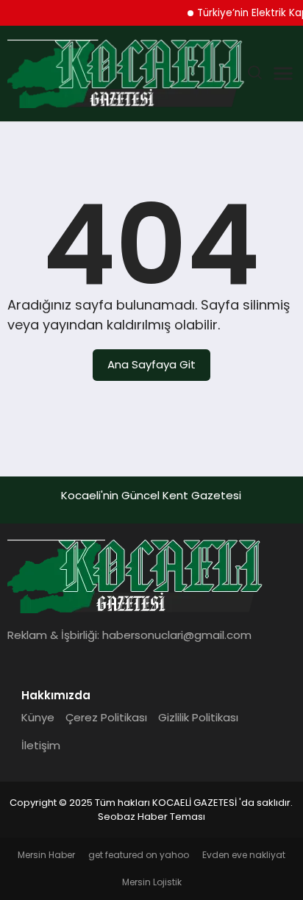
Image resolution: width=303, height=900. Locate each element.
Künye (37, 717)
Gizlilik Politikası (198, 717)
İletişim (40, 745)
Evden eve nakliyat (243, 855)
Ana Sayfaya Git (151, 364)
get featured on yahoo (138, 855)
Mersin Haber (46, 855)
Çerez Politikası (106, 717)
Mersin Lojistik (152, 882)
